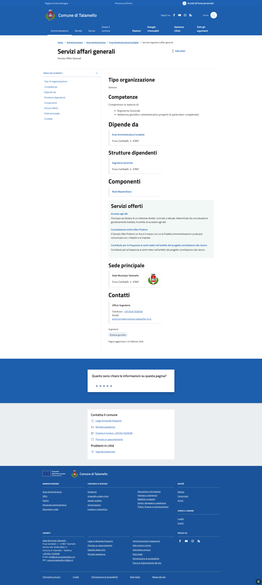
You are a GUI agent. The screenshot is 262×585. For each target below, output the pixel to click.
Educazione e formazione (149, 491)
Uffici (45, 496)
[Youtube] (178, 15)
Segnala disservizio (96, 549)
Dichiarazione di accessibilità (146, 558)
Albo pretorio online (142, 545)
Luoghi (181, 518)
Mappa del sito (159, 577)
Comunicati (183, 496)
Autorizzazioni (94, 505)
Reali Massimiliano (122, 191)
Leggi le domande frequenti (100, 541)
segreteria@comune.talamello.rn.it (131, 318)
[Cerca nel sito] (213, 15)
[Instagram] (184, 15)
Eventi (181, 523)
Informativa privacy (142, 549)
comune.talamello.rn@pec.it (60, 560)
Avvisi (180, 500)
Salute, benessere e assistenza (152, 503)
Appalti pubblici (95, 500)
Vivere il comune (106, 29)
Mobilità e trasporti (146, 499)
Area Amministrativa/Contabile (124, 42)
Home (60, 42)
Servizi (91, 31)
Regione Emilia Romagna (56, 3)
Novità (78, 31)
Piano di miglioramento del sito (147, 563)
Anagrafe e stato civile (98, 496)
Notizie (181, 491)
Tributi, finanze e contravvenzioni (153, 506)
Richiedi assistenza (96, 554)
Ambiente (92, 491)
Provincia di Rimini (123, 3)
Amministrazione (59, 31)
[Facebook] (173, 15)
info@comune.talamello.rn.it (62, 557)
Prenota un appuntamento (100, 545)
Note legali (138, 554)
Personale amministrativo (54, 505)
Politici (46, 500)
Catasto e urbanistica (97, 509)
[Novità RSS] (189, 15)
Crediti (76, 577)
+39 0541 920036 (133, 311)
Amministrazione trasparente (146, 541)
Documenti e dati (50, 509)
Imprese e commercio (147, 495)
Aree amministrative (96, 42)
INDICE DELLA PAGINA (52, 73)
